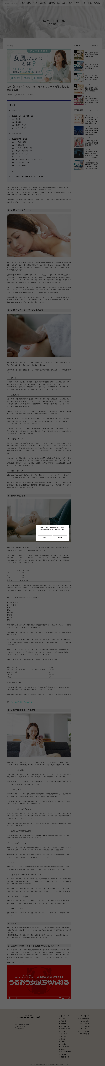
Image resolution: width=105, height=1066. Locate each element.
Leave (60, 537)
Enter (45, 537)
